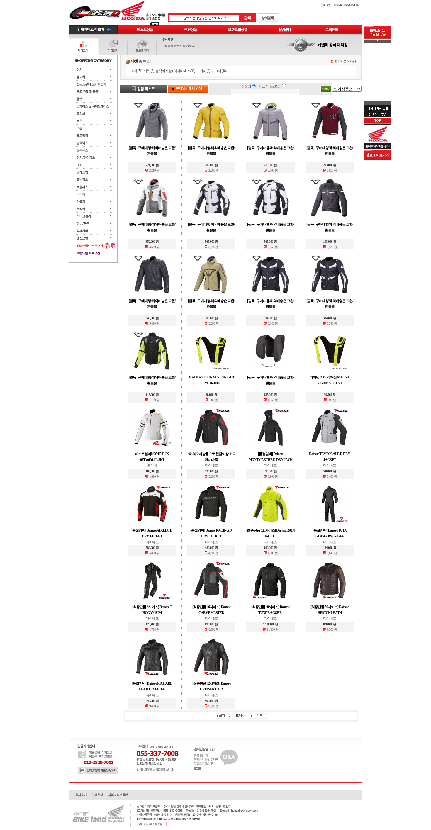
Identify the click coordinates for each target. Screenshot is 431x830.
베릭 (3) (149, 71)
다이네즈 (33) (186, 71)
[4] (246, 716)
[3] (242, 716)
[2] (238, 716)
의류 (343, 61)
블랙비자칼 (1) (165, 71)
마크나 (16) (218, 71)
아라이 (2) (203, 71)
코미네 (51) (134, 71)
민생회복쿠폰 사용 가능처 (178, 45)
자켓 (352, 61)
